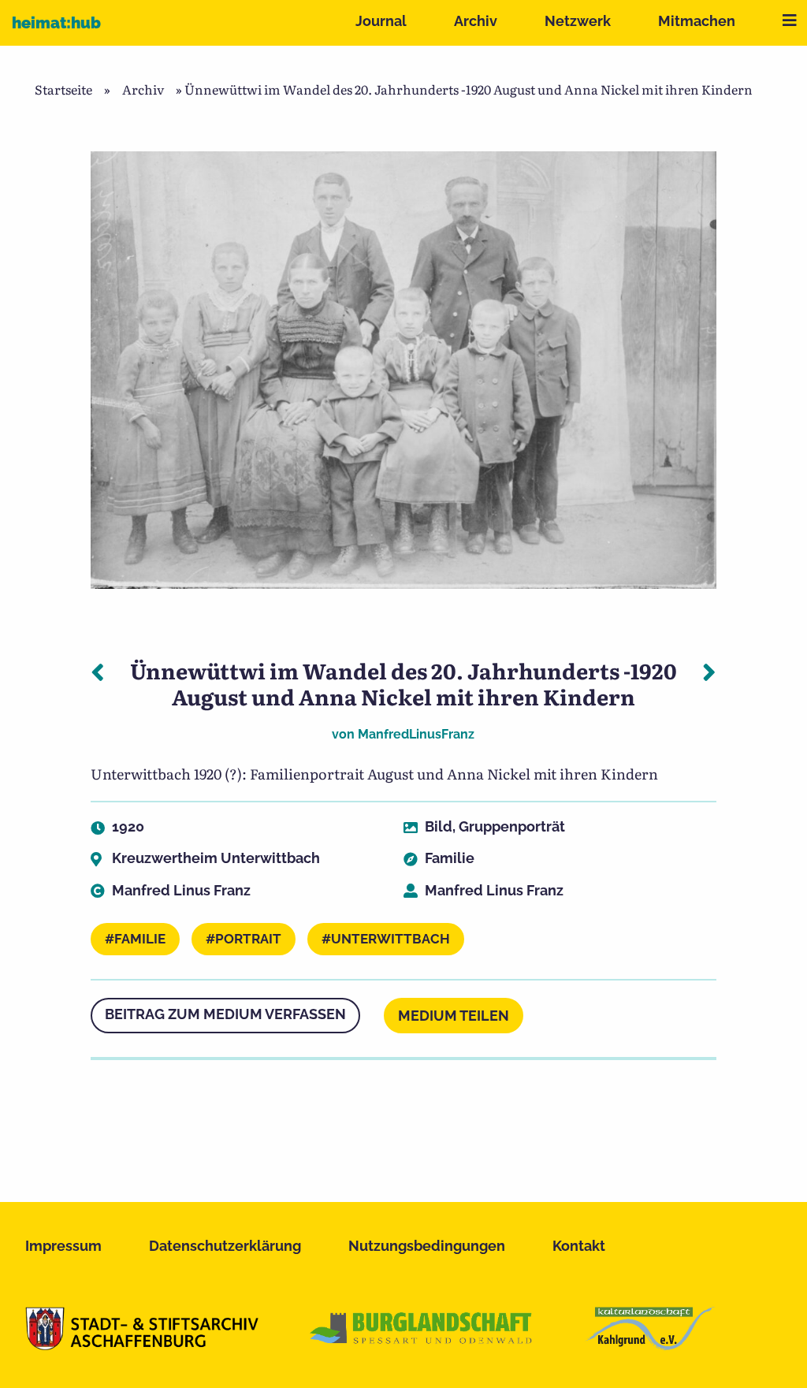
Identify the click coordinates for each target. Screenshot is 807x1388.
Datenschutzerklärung (225, 1245)
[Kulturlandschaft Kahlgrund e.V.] (650, 1344)
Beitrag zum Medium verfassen (225, 1014)
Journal (381, 21)
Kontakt (578, 1245)
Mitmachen (696, 21)
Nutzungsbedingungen (426, 1245)
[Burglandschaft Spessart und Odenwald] (421, 1344)
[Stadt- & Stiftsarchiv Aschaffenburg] (141, 1344)
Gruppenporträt (512, 826)
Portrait (248, 939)
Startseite (63, 89)
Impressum (63, 1245)
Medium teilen (453, 1015)
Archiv (475, 21)
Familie (449, 858)
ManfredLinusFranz (416, 734)
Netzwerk (578, 21)
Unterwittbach (390, 939)
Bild (438, 826)
